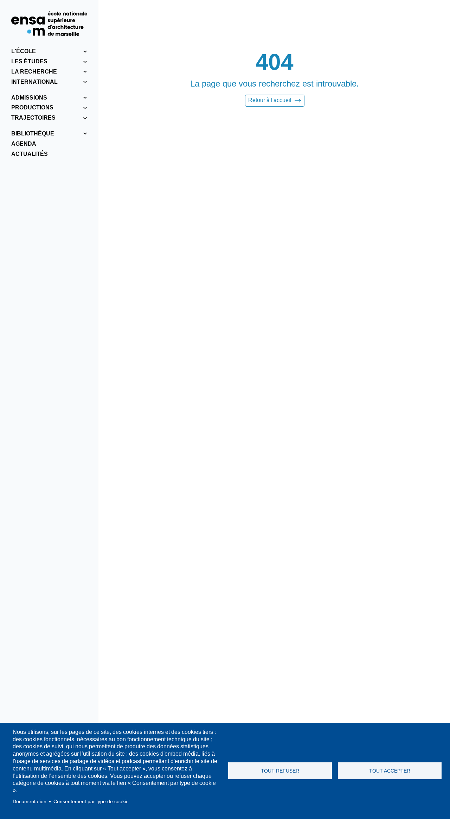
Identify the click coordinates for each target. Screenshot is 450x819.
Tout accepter (389, 771)
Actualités (29, 154)
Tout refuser (280, 771)
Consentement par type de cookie (91, 801)
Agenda (23, 144)
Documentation (29, 801)
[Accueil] (49, 23)
